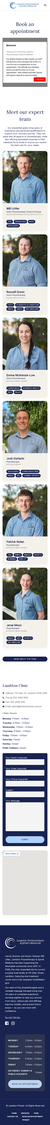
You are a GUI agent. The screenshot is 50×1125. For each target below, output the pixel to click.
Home (14, 1113)
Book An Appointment (32, 1117)
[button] (9, 221)
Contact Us (12, 1117)
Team (36, 1113)
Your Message (13, 800)
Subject (9, 790)
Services (25, 1113)
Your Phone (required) (17, 779)
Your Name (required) (16, 757)
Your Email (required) (16, 768)
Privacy (26, 1120)
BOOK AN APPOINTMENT (25, 1084)
